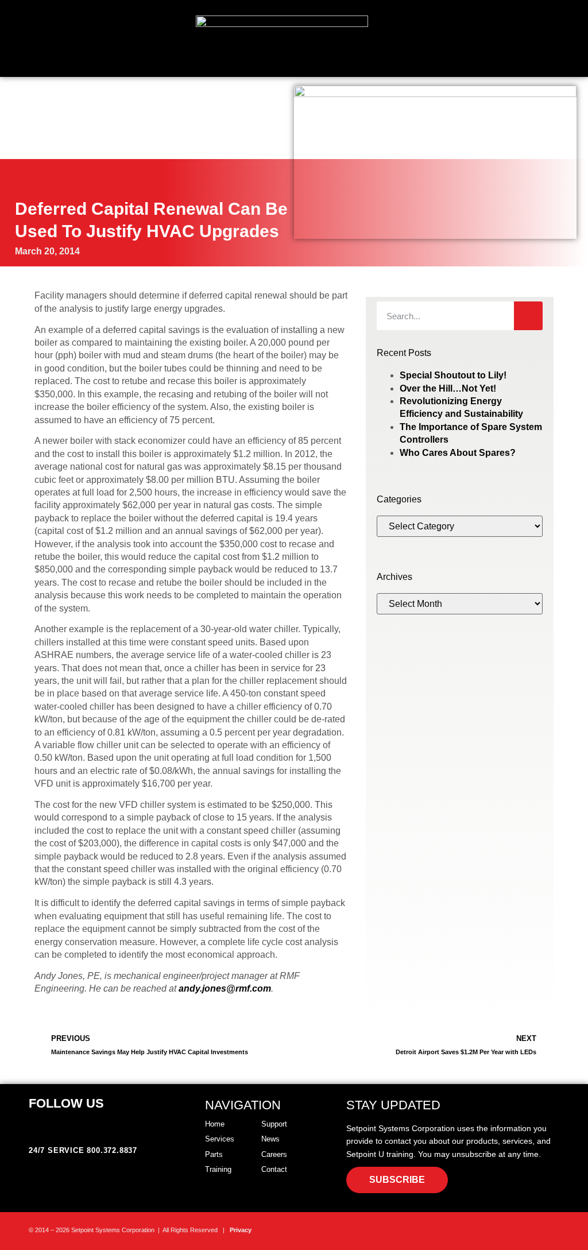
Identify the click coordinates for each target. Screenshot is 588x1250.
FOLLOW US (66, 1103)
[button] (580, 44)
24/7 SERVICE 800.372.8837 (83, 1150)
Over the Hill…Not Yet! (448, 388)
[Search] (528, 315)
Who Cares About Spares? (458, 453)
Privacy (241, 1229)
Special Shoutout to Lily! (453, 375)
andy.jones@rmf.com (225, 988)
